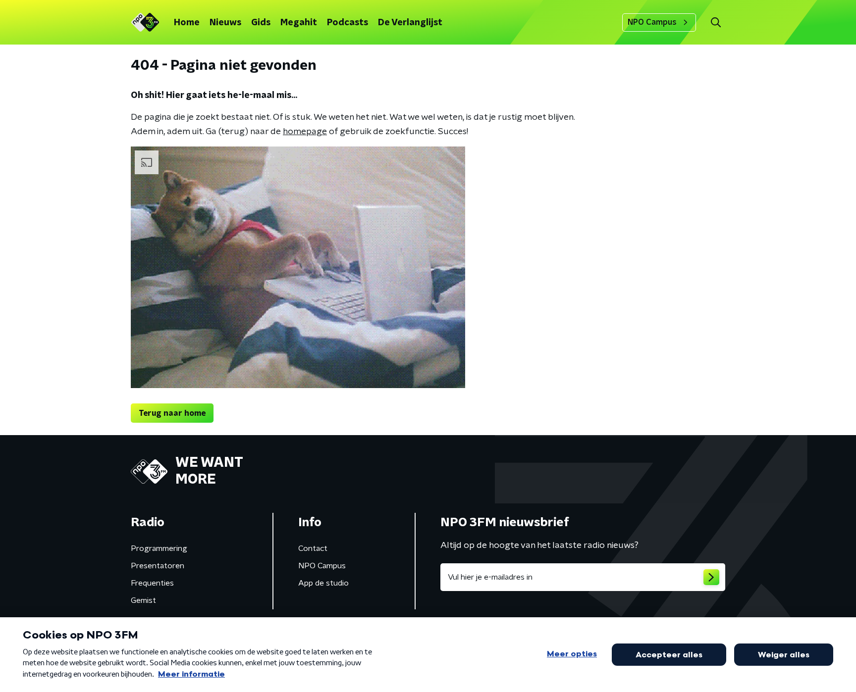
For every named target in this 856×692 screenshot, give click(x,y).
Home (187, 22)
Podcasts (347, 22)
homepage (305, 131)
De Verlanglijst (410, 22)
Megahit (298, 22)
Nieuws (225, 22)
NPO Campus (652, 22)
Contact (312, 548)
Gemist (143, 600)
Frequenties (152, 583)
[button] (715, 22)
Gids (260, 22)
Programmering (159, 548)
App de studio (323, 583)
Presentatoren (157, 566)
